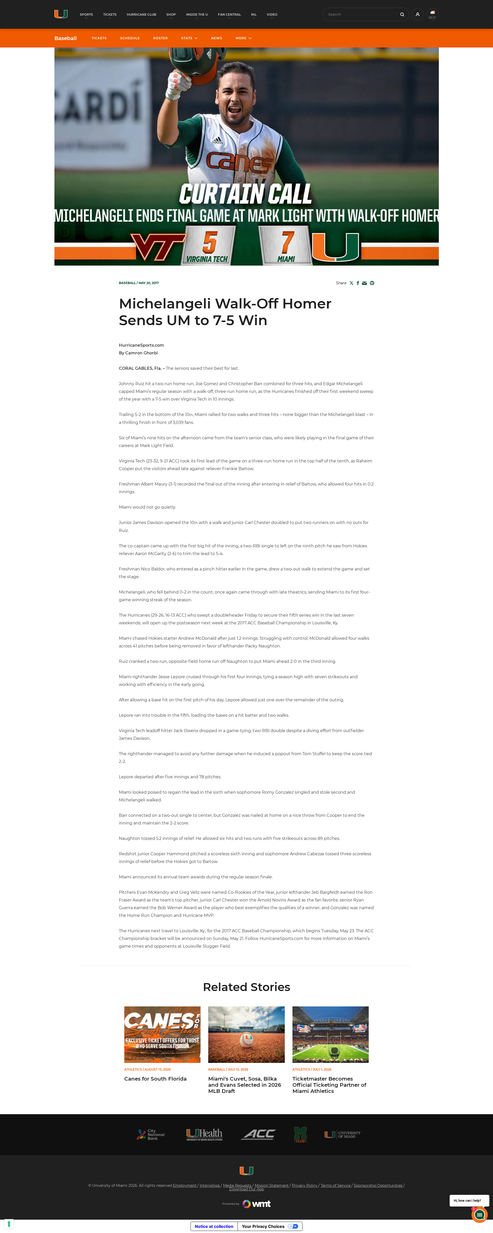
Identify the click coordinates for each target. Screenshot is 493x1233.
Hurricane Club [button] (141, 14)
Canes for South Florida (155, 1079)
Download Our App (246, 1189)
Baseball (65, 38)
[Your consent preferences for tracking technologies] (9, 1224)
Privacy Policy (305, 1185)
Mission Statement (272, 1185)
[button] (418, 14)
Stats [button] (187, 38)
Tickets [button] (110, 14)
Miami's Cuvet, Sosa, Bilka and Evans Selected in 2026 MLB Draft (244, 1085)
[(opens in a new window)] (150, 1135)
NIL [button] (254, 14)
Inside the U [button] (197, 14)
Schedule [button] (130, 38)
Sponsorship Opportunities (378, 1185)
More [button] (241, 38)
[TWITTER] (350, 283)
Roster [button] (160, 38)
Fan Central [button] (229, 14)
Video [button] (272, 14)
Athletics (133, 1069)
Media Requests (237, 1185)
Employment (185, 1185)
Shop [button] (171, 14)
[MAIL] (363, 283)
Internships (210, 1185)
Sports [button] (86, 14)
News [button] (216, 38)
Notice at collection (214, 1226)
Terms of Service (336, 1185)
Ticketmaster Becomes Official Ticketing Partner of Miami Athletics (329, 1085)
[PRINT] (371, 283)
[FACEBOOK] (357, 283)
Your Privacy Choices (263, 1226)
